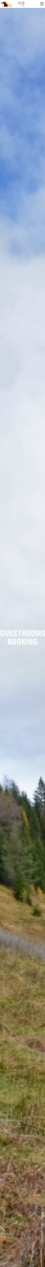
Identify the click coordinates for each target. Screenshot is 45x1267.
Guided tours (18, 650)
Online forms (32, 650)
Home (7, 650)
